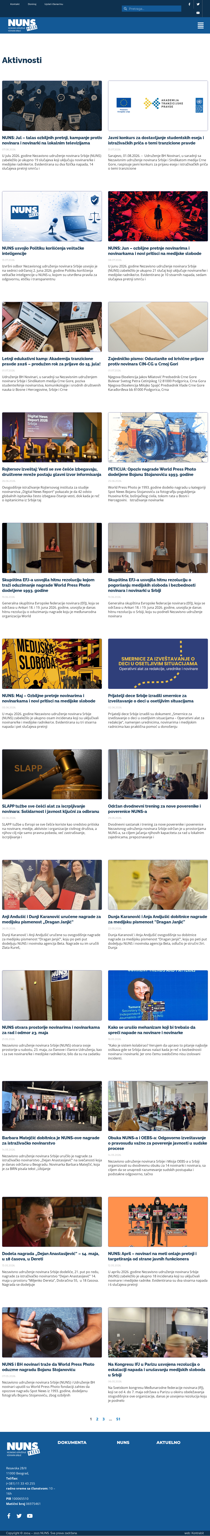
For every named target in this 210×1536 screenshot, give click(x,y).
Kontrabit (198, 1533)
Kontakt (15, 4)
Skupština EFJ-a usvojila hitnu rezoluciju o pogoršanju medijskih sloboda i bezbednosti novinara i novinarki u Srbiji (151, 585)
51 (118, 1419)
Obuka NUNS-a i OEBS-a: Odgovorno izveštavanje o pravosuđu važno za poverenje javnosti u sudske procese (157, 1143)
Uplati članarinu (54, 4)
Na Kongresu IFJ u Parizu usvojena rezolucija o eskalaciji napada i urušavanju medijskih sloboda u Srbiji (156, 1369)
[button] (133, 25)
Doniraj (32, 4)
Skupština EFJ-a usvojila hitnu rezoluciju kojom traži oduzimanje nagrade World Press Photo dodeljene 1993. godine (48, 585)
